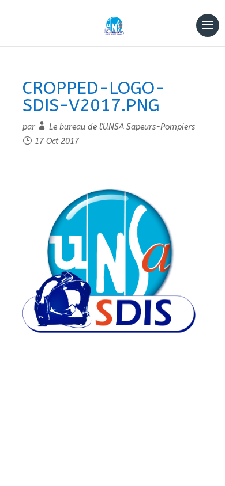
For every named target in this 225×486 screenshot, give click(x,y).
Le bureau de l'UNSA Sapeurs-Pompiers (122, 127)
